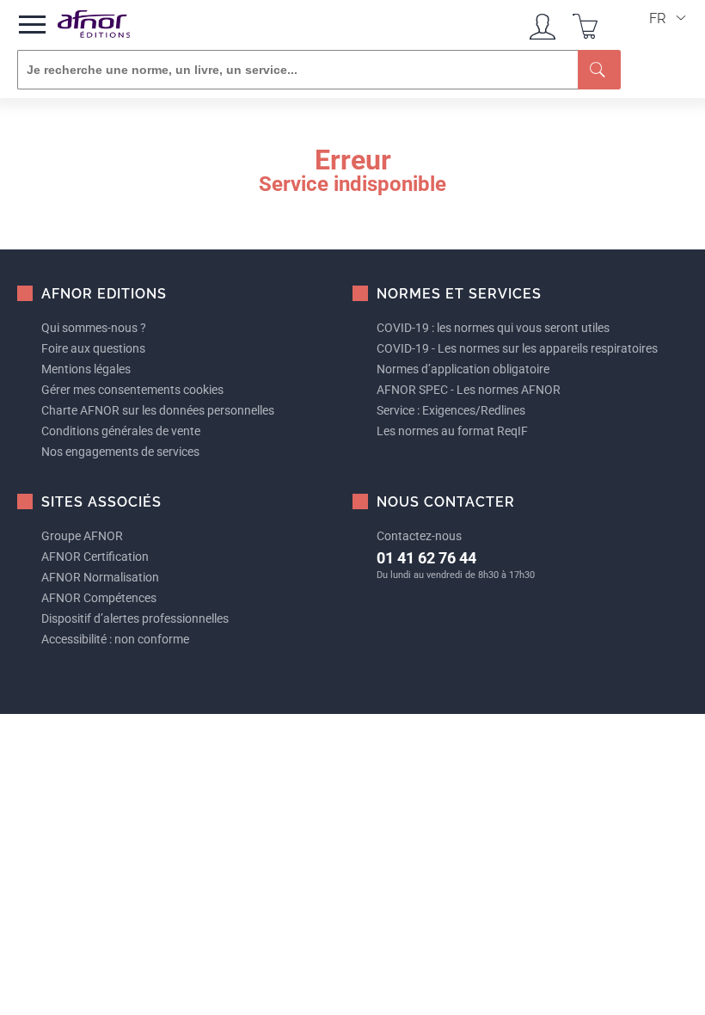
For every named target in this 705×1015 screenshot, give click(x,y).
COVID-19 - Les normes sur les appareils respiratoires (517, 348)
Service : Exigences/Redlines (451, 410)
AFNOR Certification (95, 556)
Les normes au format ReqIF (452, 431)
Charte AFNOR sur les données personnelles (157, 410)
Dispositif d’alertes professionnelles (135, 618)
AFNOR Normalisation (100, 577)
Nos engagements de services (120, 451)
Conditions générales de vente (120, 431)
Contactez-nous (419, 536)
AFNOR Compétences (98, 598)
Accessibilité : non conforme (115, 639)
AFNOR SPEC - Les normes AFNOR (469, 390)
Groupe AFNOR (82, 536)
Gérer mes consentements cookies (132, 390)
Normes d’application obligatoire (463, 369)
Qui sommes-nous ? (93, 328)
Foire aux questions (93, 348)
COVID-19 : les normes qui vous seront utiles (493, 328)
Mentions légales (86, 369)
